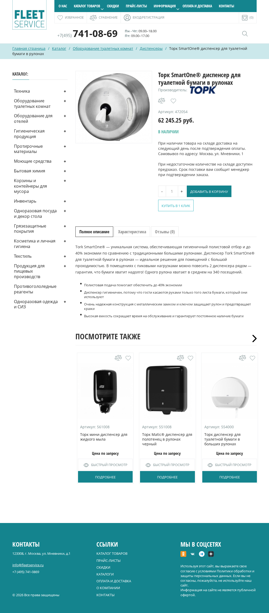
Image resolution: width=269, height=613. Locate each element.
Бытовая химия (29, 171)
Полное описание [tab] (94, 232)
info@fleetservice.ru (28, 565)
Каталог (59, 48)
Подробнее (105, 477)
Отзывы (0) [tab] (165, 232)
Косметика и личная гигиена (34, 243)
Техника (22, 91)
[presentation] (253, 338)
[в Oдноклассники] (183, 554)
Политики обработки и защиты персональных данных (217, 573)
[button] (173, 101)
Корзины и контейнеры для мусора (30, 186)
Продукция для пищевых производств (29, 271)
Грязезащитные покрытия (30, 228)
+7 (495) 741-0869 (25, 571)
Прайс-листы (136, 5)
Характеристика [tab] (132, 232)
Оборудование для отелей (33, 118)
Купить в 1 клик (176, 205)
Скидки (113, 5)
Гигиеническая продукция (29, 133)
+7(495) (87, 35)
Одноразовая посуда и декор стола (35, 213)
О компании (108, 587)
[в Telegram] (202, 554)
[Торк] (203, 90)
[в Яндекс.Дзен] (211, 554)
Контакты (226, 5)
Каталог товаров (87, 5)
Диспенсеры (151, 48)
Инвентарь (25, 201)
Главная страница (28, 48)
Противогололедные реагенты (35, 289)
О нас (63, 5)
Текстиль (23, 256)
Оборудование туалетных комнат (103, 48)
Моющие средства (32, 161)
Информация (165, 5)
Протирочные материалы (28, 149)
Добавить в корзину (209, 191)
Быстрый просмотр (109, 464)
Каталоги (105, 574)
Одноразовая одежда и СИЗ (36, 304)
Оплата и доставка (197, 5)
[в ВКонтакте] (192, 554)
